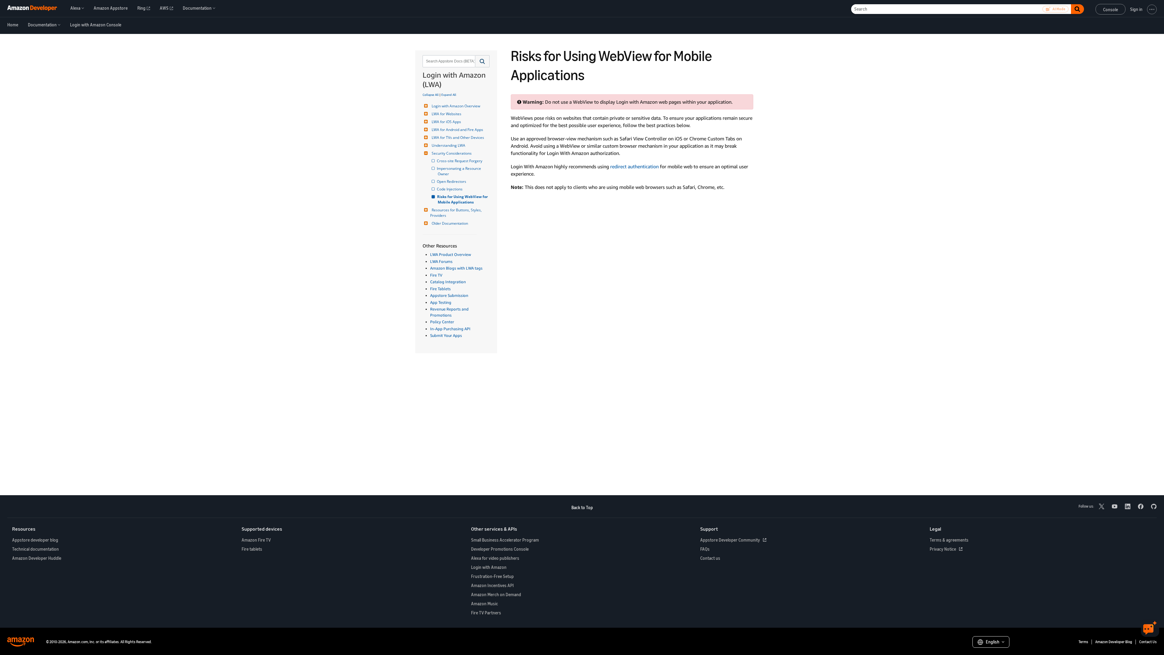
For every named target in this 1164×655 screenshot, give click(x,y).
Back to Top (582, 507)
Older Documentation (450, 223)
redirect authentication (634, 166)
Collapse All (431, 94)
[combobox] (448, 61)
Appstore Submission (449, 295)
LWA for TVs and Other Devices (458, 137)
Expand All (448, 94)
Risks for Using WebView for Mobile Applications (463, 199)
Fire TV (436, 275)
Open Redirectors (452, 181)
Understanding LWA (448, 145)
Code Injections (450, 189)
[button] (482, 61)
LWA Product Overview (450, 254)
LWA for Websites (446, 113)
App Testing (440, 302)
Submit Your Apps (446, 335)
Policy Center (442, 321)
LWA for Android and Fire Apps (457, 129)
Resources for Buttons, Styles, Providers (456, 212)
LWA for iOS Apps (446, 121)
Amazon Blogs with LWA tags (456, 268)
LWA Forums (441, 261)
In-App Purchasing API (450, 328)
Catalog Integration (448, 281)
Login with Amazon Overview (456, 106)
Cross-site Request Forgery (460, 160)
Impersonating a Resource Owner (460, 171)
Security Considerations (452, 153)
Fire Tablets (440, 288)
